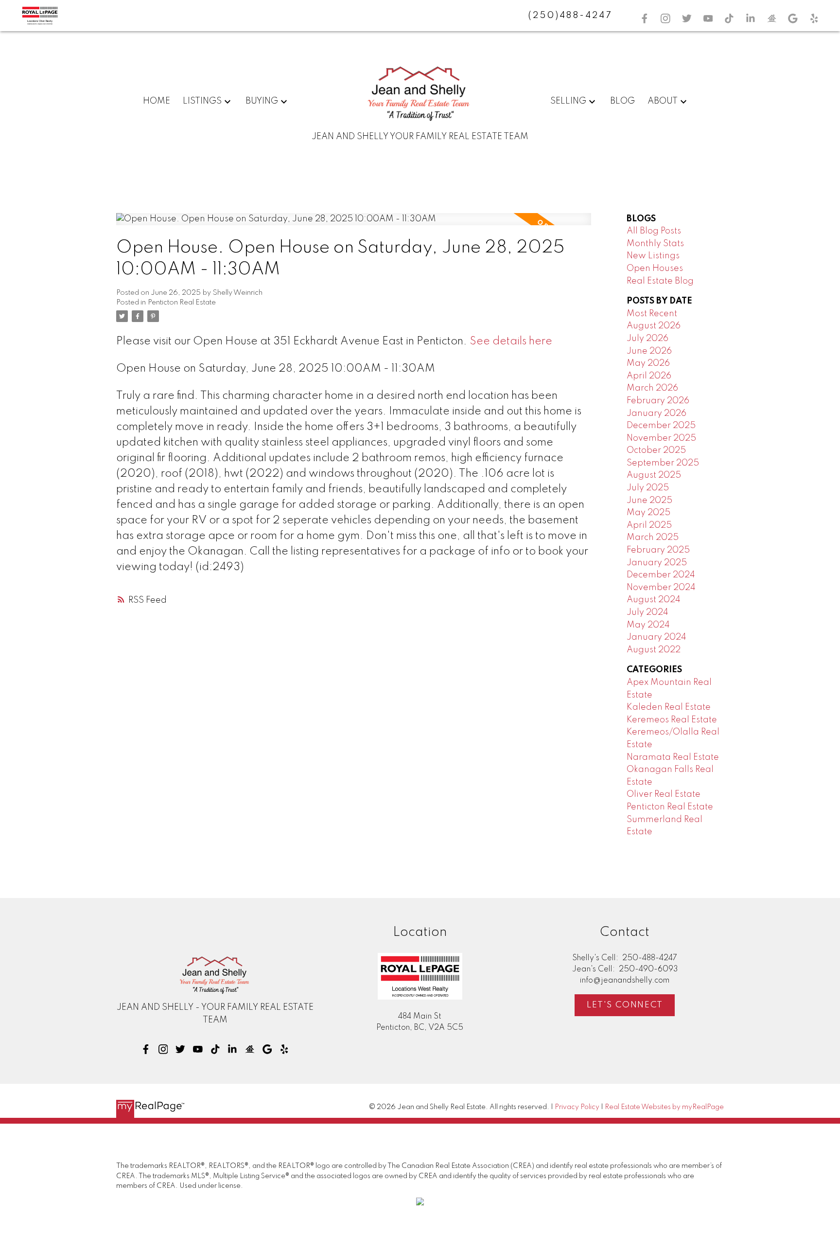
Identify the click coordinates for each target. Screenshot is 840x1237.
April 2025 (649, 525)
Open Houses (655, 268)
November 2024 (661, 587)
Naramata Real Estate (673, 757)
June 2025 (649, 500)
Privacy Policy (577, 1107)
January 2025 (657, 562)
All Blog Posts (654, 231)
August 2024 (654, 599)
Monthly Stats (655, 243)
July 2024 (647, 612)
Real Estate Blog (660, 281)
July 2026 (647, 338)
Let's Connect (625, 1005)
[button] (644, 18)
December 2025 (661, 425)
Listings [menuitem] (202, 101)
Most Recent (652, 313)
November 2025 (661, 438)
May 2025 (648, 512)
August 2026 (654, 326)
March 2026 (652, 388)
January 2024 (656, 637)
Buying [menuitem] (261, 101)
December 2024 (661, 575)
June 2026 (649, 351)
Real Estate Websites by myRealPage (664, 1107)
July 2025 (648, 488)
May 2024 (648, 625)
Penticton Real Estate (182, 302)
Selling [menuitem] (568, 101)
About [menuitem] (663, 101)
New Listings (653, 255)
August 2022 (654, 649)
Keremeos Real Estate (672, 720)
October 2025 (656, 450)
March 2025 (653, 537)
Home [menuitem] (156, 101)
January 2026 (656, 413)
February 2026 (658, 400)
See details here (511, 341)
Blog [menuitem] (622, 101)
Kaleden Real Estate (669, 707)
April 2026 (649, 376)
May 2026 (648, 363)
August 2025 (654, 475)
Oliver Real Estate (663, 794)
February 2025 (658, 550)
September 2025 (663, 463)
